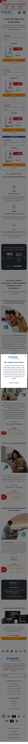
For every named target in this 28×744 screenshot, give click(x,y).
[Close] (25, 356)
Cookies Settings (14, 382)
